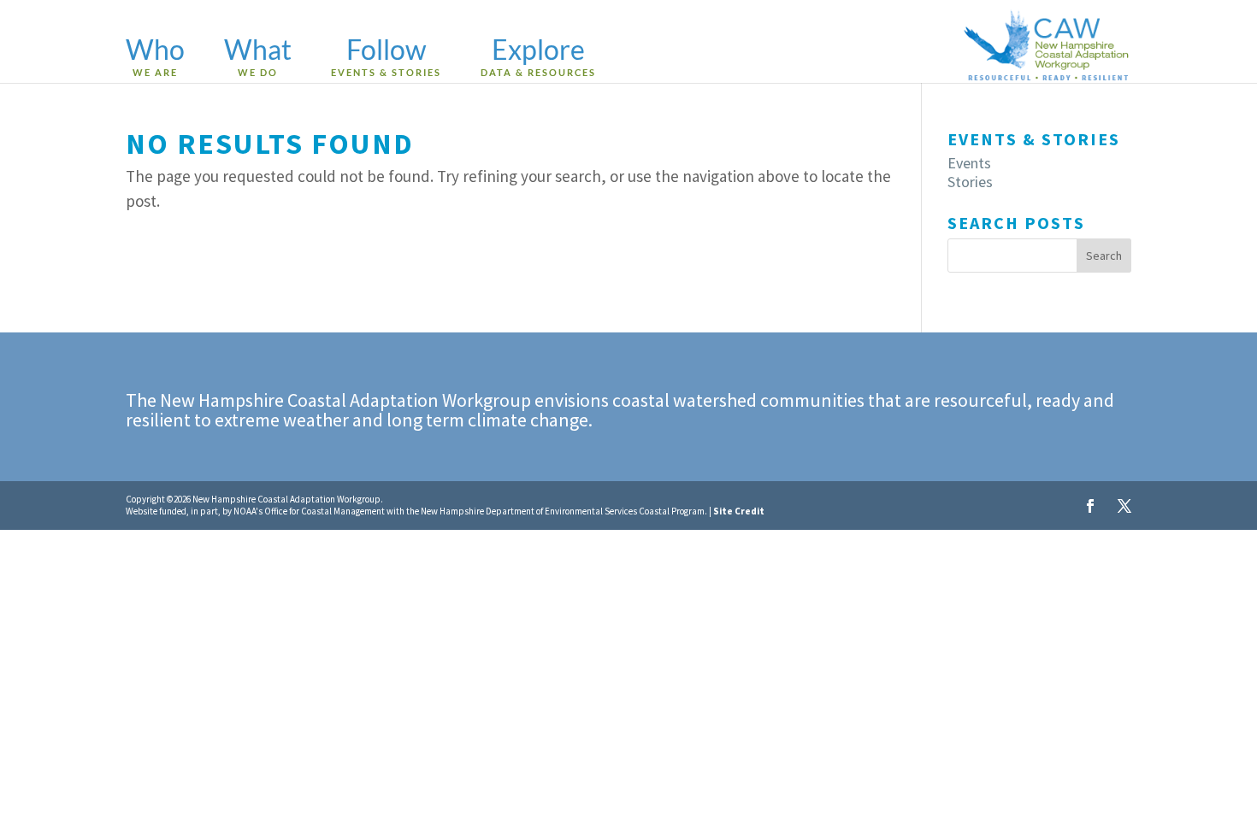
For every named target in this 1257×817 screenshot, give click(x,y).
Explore (538, 58)
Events (969, 163)
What (258, 58)
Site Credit (738, 511)
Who (155, 58)
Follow (386, 58)
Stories (970, 181)
